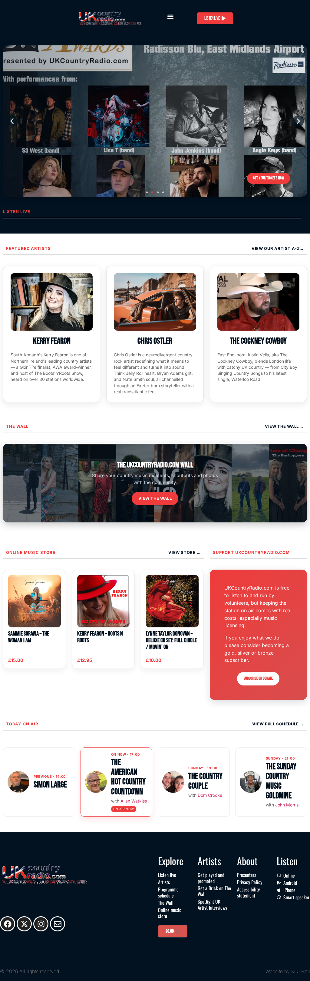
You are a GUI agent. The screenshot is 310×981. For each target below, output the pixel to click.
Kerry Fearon (52, 341)
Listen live (167, 875)
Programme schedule (168, 892)
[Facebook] (7, 923)
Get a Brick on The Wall (214, 891)
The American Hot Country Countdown (128, 777)
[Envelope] (57, 923)
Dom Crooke (210, 795)
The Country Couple (205, 781)
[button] (170, 17)
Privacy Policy (249, 882)
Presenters (246, 875)
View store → (184, 552)
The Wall (17, 426)
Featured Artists (28, 248)
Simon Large (50, 785)
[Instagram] (40, 923)
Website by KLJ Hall (287, 971)
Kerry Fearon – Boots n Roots (100, 637)
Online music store (30, 552)
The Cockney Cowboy (258, 341)
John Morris (286, 804)
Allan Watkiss (133, 800)
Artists (164, 882)
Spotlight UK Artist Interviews (212, 904)
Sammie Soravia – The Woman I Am (28, 637)
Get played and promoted (211, 878)
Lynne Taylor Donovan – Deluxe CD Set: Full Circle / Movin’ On (171, 640)
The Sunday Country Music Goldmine (281, 781)
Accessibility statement (248, 892)
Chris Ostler (154, 341)
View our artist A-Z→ (278, 248)
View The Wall (282, 426)
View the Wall (155, 498)
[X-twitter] (24, 923)
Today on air (22, 723)
